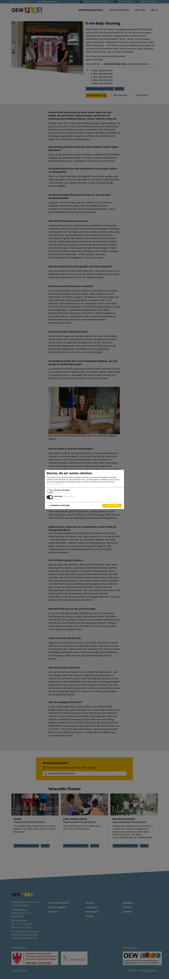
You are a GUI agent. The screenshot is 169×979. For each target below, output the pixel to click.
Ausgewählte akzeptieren (60, 505)
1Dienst (57, 493)
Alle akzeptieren (112, 505)
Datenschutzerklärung (55, 484)
